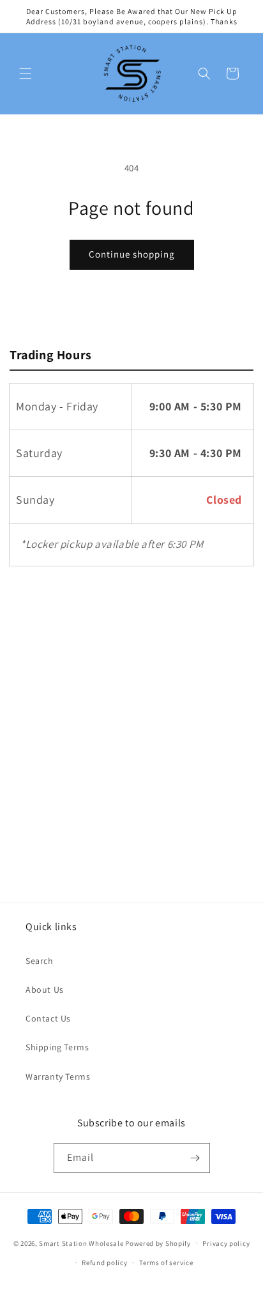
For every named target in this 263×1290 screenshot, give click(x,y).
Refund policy (104, 1262)
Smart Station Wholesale (81, 1242)
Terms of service (166, 1262)
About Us (45, 989)
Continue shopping (132, 254)
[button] (25, 73)
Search (40, 961)
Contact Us (48, 1018)
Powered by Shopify (158, 1242)
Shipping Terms (57, 1047)
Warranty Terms (58, 1076)
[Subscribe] (195, 1158)
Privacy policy (226, 1243)
